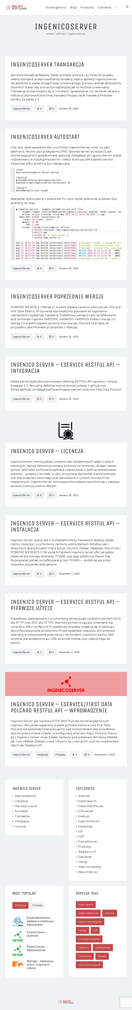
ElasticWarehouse (90, 806)
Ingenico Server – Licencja (47, 451)
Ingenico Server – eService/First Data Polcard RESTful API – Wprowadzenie (61, 707)
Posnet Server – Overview (37, 934)
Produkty (85, 846)
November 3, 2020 (69, 573)
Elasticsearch (87, 801)
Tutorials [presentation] (37, 905)
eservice (109, 913)
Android (83, 796)
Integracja (22, 821)
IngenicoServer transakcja (47, 64)
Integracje (85, 826)
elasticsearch (85, 904)
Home (50, 33)
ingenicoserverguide (90, 921)
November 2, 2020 (104, 754)
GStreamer (86, 811)
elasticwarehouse (88, 913)
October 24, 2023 (68, 108)
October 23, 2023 (68, 268)
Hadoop (83, 816)
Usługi (82, 862)
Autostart (21, 811)
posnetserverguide (89, 939)
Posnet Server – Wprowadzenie (37, 948)
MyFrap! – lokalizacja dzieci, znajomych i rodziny (40, 965)
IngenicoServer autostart (45, 137)
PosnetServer (87, 841)
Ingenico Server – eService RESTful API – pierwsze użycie (65, 605)
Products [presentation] (20, 905)
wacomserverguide (89, 964)
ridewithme (84, 956)
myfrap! (82, 930)
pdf (95, 930)
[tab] (20, 905)
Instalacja (21, 801)
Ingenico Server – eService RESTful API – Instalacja (65, 526)
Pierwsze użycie (26, 806)
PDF (81, 836)
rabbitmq (83, 947)
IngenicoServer (21, 108)
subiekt (102, 956)
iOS (80, 831)
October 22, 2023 (68, 336)
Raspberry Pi (87, 851)
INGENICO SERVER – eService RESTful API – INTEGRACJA (65, 368)
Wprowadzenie (25, 796)
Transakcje (22, 816)
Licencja (20, 826)
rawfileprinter (102, 947)
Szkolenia (85, 857)
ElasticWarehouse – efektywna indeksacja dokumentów (40, 921)
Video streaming (89, 867)
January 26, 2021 (68, 398)
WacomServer (88, 872)
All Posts (60, 33)
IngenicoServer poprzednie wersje (57, 296)
